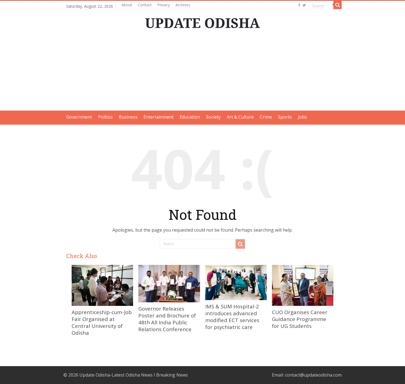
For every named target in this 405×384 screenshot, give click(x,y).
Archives (182, 4)
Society (213, 117)
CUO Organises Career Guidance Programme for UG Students (299, 319)
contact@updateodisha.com (313, 375)
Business (128, 117)
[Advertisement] (202, 72)
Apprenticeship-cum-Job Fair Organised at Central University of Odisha (102, 322)
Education (190, 117)
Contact (145, 4)
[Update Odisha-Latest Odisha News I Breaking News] (202, 21)
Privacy (163, 4)
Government (79, 117)
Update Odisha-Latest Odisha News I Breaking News (133, 375)
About (126, 4)
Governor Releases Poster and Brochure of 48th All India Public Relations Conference (167, 319)
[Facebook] (299, 5)
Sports (285, 117)
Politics (105, 117)
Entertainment (159, 117)
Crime (266, 117)
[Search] (337, 5)
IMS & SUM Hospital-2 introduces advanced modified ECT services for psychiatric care (232, 316)
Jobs (302, 117)
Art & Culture (240, 117)
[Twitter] (304, 5)
